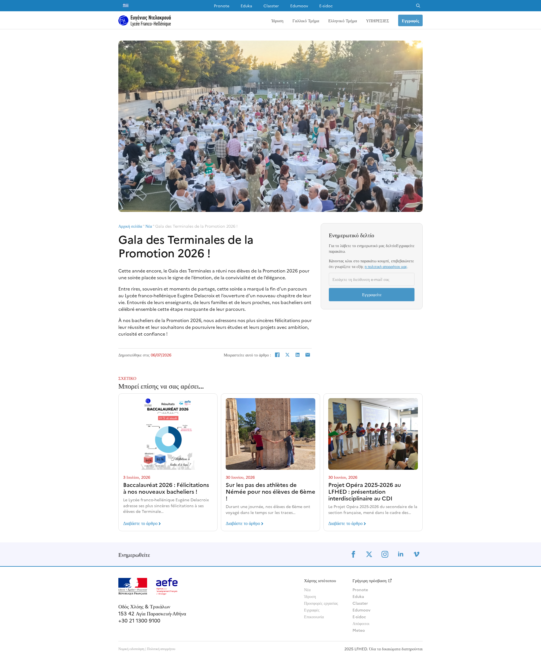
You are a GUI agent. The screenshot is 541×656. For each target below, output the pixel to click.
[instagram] (385, 554)
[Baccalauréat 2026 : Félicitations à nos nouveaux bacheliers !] (168, 434)
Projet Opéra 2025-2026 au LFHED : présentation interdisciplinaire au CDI (364, 491)
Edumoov (299, 6)
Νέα (148, 226)
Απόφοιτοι (360, 623)
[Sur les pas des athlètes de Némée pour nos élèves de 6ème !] (270, 434)
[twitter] (369, 554)
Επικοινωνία (314, 617)
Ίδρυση (277, 20)
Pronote (221, 6)
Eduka (246, 6)
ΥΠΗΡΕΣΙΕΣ (377, 20)
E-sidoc (326, 6)
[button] (416, 126)
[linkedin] (400, 554)
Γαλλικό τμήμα (305, 20)
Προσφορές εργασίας (321, 603)
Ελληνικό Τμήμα (342, 20)
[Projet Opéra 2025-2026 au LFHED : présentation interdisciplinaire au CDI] (373, 434)
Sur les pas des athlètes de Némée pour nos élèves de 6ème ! (270, 491)
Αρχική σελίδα (130, 226)
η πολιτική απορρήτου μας (386, 266)
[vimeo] (416, 554)
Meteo (358, 630)
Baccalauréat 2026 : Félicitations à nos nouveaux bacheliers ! (166, 488)
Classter (271, 6)
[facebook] (353, 554)
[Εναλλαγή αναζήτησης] (418, 5)
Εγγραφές (312, 610)
